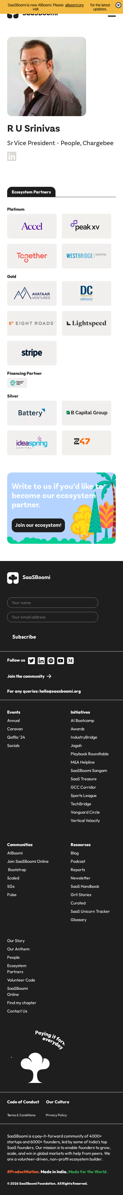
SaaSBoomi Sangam (89, 770)
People (13, 957)
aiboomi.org (74, 5)
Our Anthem (18, 949)
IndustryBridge (84, 737)
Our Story (16, 940)
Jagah (76, 745)
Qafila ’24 (16, 737)
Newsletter (80, 878)
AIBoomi (15, 853)
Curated (78, 903)
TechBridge (81, 803)
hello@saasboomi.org (60, 691)
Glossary (78, 919)
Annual (13, 720)
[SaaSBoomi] (29, 577)
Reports (78, 869)
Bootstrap (16, 869)
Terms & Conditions (21, 1115)
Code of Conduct (23, 1101)
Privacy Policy (56, 1115)
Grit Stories (81, 894)
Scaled (13, 878)
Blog (75, 853)
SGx (11, 886)
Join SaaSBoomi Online (28, 861)
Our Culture (57, 1101)
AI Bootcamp (82, 720)
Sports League (84, 795)
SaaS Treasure (84, 778)
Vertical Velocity (85, 820)
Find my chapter (21, 1002)
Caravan (15, 728)
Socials (13, 745)
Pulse (12, 894)
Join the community (26, 676)
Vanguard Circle (85, 812)
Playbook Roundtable (90, 753)
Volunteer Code (21, 980)
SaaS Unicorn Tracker (90, 911)
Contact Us (17, 1011)
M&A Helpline (83, 762)
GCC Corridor (83, 787)
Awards (77, 728)
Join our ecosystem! (38, 525)
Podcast (78, 861)
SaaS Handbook (85, 886)
